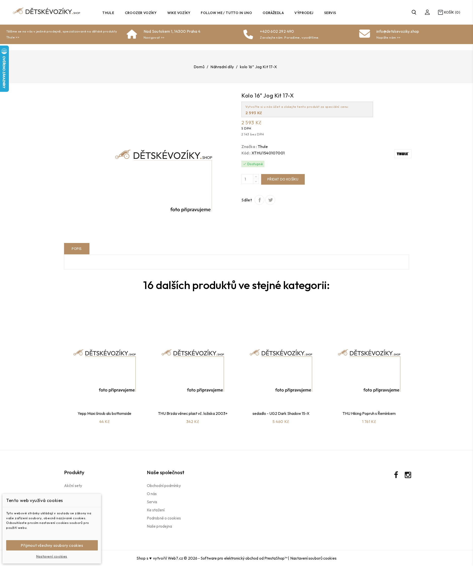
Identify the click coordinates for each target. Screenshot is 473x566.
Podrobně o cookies (164, 518)
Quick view (110, 394)
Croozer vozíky (141, 13)
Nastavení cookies (51, 556)
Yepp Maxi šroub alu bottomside (104, 413)
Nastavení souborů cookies (313, 558)
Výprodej (303, 13)
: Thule (262, 146)
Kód (245, 152)
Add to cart (97, 394)
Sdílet (259, 200)
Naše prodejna (159, 526)
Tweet (270, 200)
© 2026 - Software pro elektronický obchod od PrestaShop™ (236, 558)
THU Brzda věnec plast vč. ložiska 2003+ (193, 413)
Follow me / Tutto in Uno (226, 13)
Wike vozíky (178, 13)
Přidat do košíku (283, 179)
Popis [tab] (77, 248)
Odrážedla (273, 13)
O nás (152, 493)
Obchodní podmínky (164, 485)
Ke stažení (156, 509)
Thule (108, 13)
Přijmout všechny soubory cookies (52, 545)
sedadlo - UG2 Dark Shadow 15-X (281, 413)
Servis (330, 13)
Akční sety (73, 485)
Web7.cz (175, 558)
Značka (248, 146)
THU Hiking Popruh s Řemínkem (369, 413)
